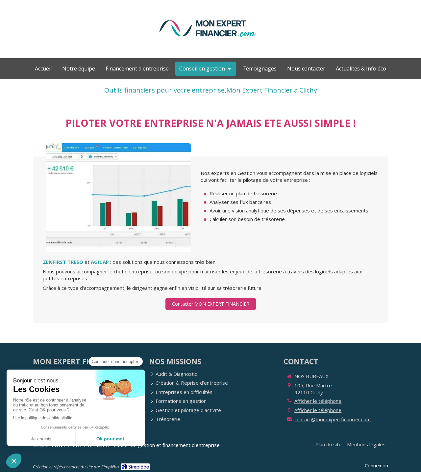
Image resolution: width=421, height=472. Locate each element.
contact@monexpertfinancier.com (332, 419)
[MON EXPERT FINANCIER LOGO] (207, 40)
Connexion (376, 465)
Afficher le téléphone (317, 401)
